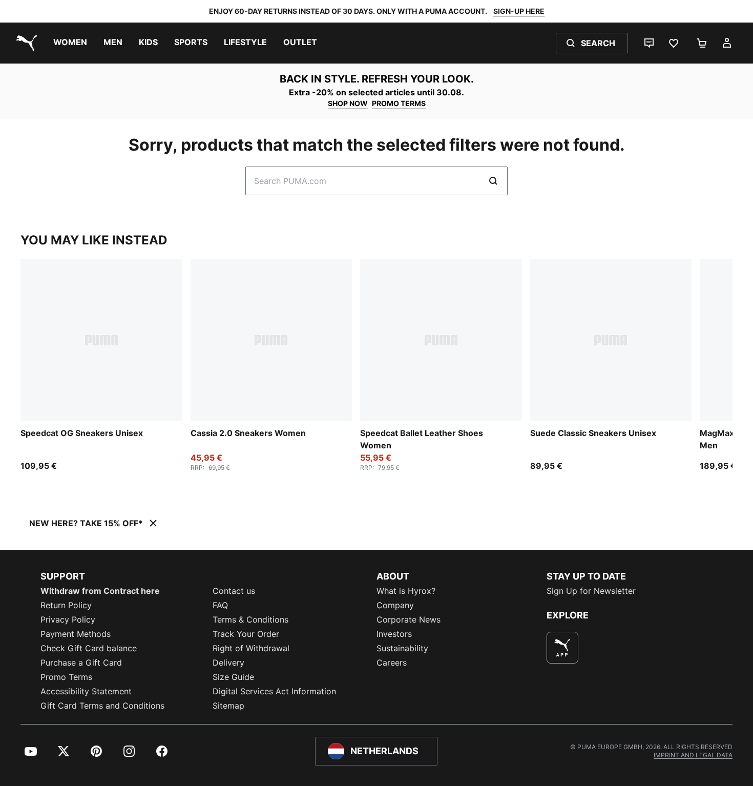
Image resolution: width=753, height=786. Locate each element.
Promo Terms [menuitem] (66, 677)
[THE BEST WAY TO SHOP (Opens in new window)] (562, 648)
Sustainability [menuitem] (402, 648)
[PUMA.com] (24, 43)
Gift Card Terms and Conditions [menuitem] (102, 705)
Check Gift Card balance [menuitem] (88, 648)
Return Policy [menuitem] (66, 605)
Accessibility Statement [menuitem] (86, 691)
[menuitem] (70, 43)
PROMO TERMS (399, 103)
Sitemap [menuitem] (228, 705)
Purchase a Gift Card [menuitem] (81, 662)
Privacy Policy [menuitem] (67, 619)
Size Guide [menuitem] (233, 677)
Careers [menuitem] (391, 662)
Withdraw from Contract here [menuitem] (100, 591)
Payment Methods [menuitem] (75, 634)
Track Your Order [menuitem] (246, 634)
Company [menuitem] (395, 605)
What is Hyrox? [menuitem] (405, 591)
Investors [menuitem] (394, 634)
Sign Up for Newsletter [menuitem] (591, 591)
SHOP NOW (348, 103)
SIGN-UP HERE (519, 11)
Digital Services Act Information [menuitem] (274, 691)
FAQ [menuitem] (220, 605)
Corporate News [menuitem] (408, 619)
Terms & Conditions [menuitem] (250, 619)
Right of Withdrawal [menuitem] (251, 648)
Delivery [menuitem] (228, 662)
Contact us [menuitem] (234, 591)
